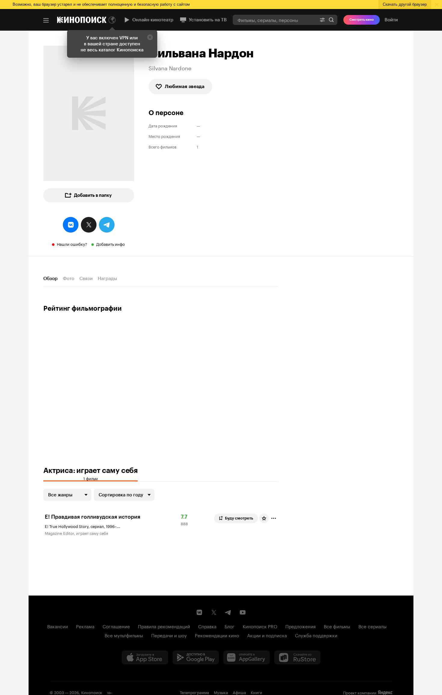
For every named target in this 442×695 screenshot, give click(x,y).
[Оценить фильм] (264, 518)
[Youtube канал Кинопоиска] (242, 612)
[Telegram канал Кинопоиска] (228, 612)
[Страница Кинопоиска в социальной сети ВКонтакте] (199, 612)
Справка (207, 625)
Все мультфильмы (124, 635)
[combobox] (274, 20)
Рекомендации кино (217, 635)
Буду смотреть (239, 518)
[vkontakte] (70, 225)
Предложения (300, 625)
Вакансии (57, 625)
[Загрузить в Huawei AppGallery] (246, 657)
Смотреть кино (361, 20)
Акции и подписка (267, 635)
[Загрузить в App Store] (145, 657)
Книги (256, 692)
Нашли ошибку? (72, 244)
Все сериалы (372, 625)
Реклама (85, 625)
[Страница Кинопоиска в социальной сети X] (213, 612)
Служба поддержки (316, 635)
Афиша (239, 692)
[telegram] (107, 225)
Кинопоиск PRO (260, 625)
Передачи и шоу (169, 635)
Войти (391, 20)
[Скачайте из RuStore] (297, 657)
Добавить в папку (93, 195)
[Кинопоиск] (81, 20)
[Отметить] (273, 518)
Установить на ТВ (208, 20)
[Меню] (46, 20)
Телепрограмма (194, 692)
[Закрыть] (150, 37)
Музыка (221, 692)
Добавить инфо (110, 244)
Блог (230, 625)
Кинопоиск (91, 692)
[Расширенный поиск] (322, 20)
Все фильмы (337, 625)
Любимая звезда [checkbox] (184, 86)
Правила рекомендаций (164, 625)
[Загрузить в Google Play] (196, 657)
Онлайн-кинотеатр (152, 20)
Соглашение (116, 625)
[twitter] (89, 225)
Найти (331, 20)
